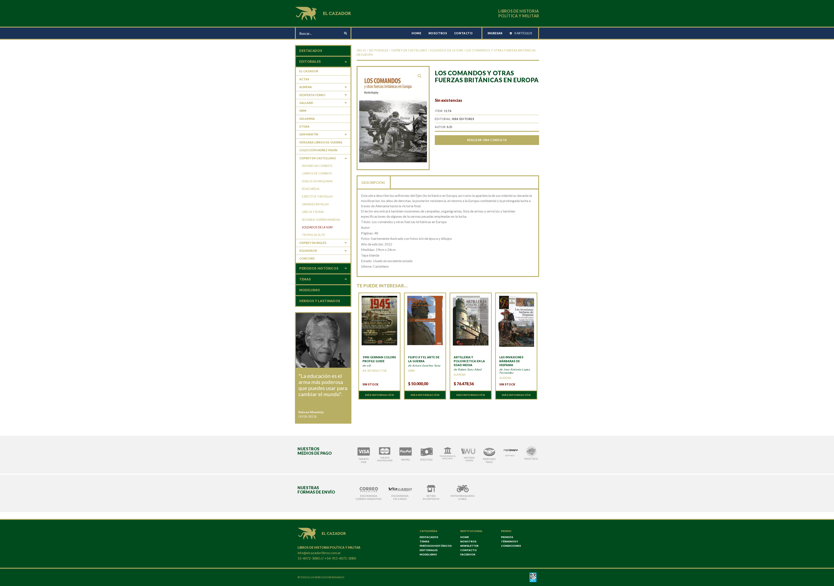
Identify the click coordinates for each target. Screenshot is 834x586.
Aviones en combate (317, 166)
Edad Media (310, 189)
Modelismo (309, 290)
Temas (305, 279)
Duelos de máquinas (317, 181)
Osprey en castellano (409, 50)
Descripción (373, 182)
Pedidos (507, 537)
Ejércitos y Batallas (317, 196)
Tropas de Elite (313, 235)
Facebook (467, 554)
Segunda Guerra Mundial (321, 219)
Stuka (304, 126)
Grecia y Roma (313, 212)
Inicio (361, 50)
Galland (306, 103)
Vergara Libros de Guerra (320, 142)
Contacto (463, 33)
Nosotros (438, 33)
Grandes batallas (315, 204)
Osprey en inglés (312, 243)
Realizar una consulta (487, 140)
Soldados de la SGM (446, 50)
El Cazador (308, 71)
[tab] (373, 182)
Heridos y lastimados (319, 301)
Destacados (310, 51)
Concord (307, 258)
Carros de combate (317, 173)
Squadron (308, 250)
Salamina (307, 118)
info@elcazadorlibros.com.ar (319, 553)
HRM (302, 110)
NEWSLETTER (469, 545)
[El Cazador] (324, 13)
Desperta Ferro (312, 95)
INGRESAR (495, 33)
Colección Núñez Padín (318, 150)
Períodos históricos (318, 268)
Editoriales (378, 50)
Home (417, 33)
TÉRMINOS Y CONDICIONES (511, 543)
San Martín (308, 134)
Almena (305, 87)
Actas (304, 79)
